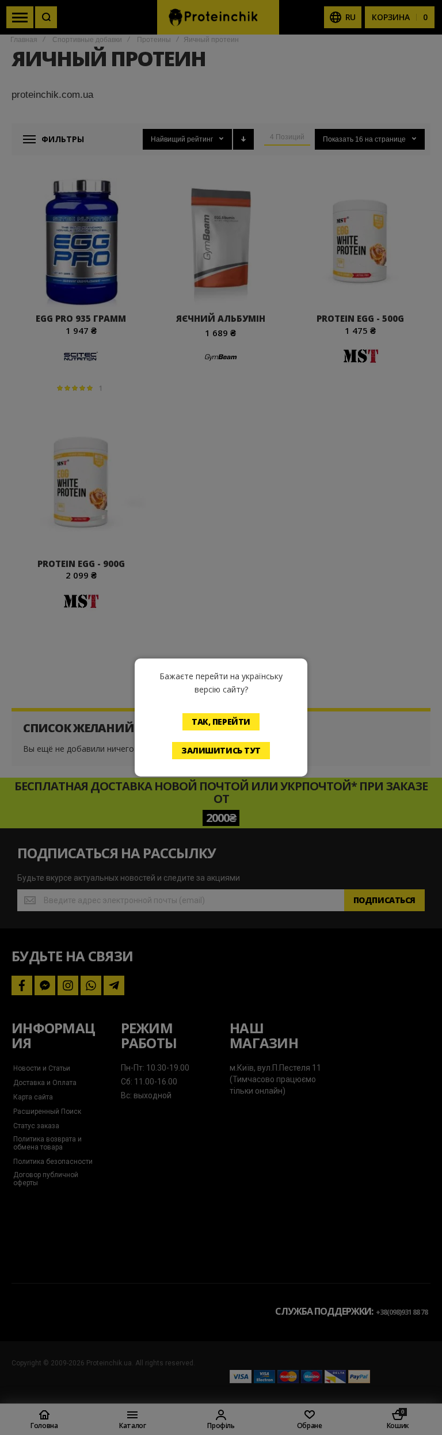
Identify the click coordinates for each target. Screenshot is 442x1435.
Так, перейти (221, 721)
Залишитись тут (221, 750)
